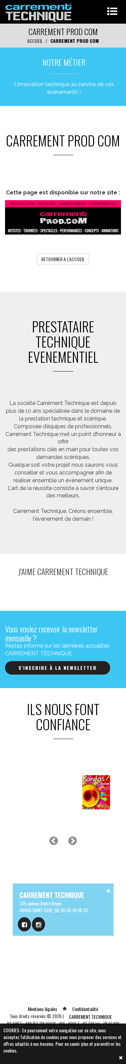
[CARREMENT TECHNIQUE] (39, 11)
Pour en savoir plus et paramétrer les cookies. (62, 1047)
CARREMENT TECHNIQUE (90, 1016)
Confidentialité (85, 1008)
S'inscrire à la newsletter (57, 667)
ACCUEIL (35, 40)
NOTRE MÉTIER (63, 62)
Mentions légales (42, 1008)
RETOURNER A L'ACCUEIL (63, 259)
